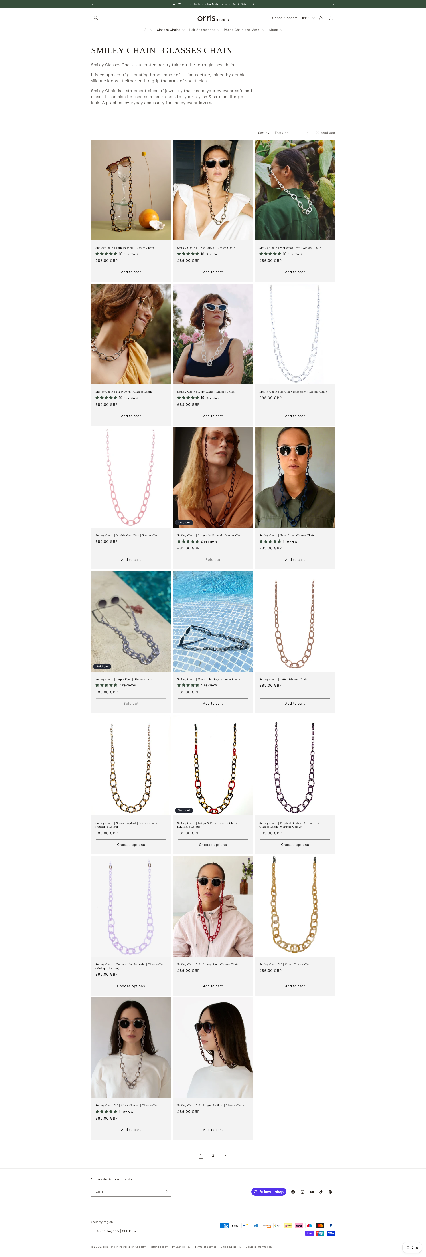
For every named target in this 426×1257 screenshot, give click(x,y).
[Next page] (225, 1155)
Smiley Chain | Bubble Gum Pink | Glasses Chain (127, 535)
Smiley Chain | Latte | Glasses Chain (283, 679)
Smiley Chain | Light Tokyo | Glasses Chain (206, 247)
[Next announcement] (333, 4)
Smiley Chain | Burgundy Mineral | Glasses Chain (210, 535)
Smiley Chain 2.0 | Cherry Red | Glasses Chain (208, 964)
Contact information (259, 1246)
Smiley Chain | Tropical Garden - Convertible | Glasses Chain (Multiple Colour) (290, 825)
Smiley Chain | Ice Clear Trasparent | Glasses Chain (293, 391)
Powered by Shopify (132, 1246)
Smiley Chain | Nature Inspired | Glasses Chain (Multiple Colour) (126, 825)
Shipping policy (231, 1246)
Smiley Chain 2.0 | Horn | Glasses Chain (285, 964)
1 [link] (201, 1155)
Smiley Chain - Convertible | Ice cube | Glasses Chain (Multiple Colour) (130, 966)
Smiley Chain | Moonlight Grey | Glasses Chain (208, 679)
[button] (96, 18)
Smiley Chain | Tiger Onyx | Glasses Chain (123, 391)
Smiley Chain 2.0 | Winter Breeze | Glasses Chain (127, 1105)
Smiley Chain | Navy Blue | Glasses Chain (287, 535)
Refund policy (159, 1246)
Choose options (131, 845)
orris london (110, 1246)
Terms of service (205, 1246)
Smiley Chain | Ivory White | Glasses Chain (206, 391)
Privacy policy (181, 1246)
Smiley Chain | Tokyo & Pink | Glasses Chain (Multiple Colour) (207, 825)
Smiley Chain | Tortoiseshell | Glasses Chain (124, 247)
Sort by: (264, 133)
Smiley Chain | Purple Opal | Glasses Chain (123, 679)
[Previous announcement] (92, 4)
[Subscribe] (166, 1191)
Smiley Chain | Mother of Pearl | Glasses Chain (290, 247)
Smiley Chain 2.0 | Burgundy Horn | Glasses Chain (210, 1105)
